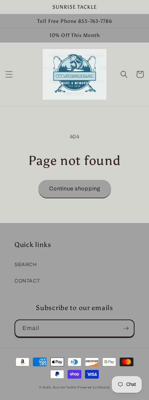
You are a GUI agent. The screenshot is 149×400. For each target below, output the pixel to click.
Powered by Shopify (93, 387)
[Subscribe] (126, 328)
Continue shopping (74, 188)
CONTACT (27, 281)
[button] (9, 74)
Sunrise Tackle (65, 387)
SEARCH (25, 264)
